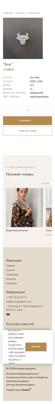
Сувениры (34, 13)
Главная (8, 13)
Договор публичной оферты (20, 385)
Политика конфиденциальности (22, 374)
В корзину (25, 121)
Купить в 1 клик (27, 131)
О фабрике (12, 274)
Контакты (11, 283)
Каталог (20, 13)
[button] (46, 183)
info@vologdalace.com (18, 301)
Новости (11, 279)
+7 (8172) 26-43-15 (16, 297)
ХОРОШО (36, 347)
